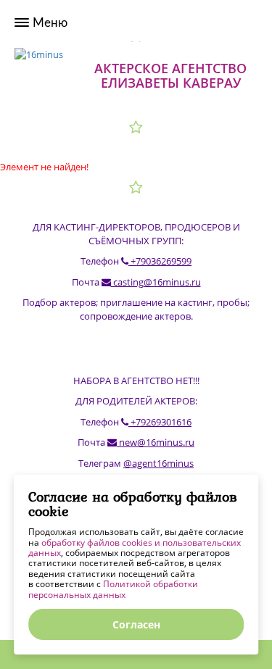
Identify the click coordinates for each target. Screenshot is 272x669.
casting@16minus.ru (156, 281)
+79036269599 (159, 260)
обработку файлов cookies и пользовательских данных (134, 547)
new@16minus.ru (155, 442)
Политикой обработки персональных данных (113, 589)
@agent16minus (158, 463)
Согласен (136, 624)
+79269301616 (159, 421)
